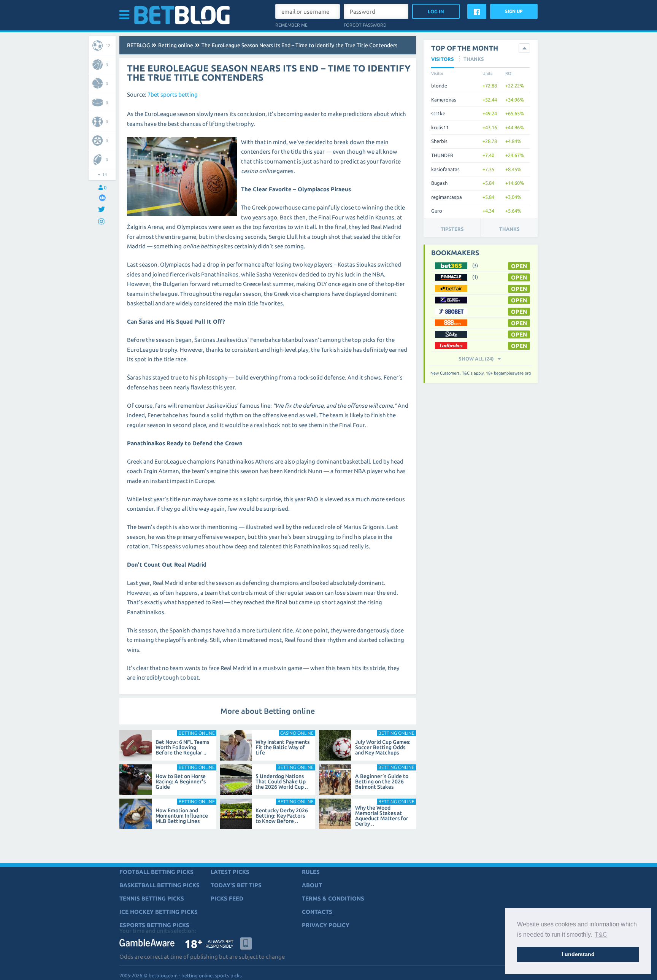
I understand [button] (578, 954)
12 (108, 45)
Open (519, 300)
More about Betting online (268, 711)
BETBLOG (138, 45)
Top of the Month (464, 48)
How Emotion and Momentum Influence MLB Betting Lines (182, 815)
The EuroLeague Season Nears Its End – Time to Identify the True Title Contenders (299, 45)
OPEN (519, 266)
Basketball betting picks (159, 885)
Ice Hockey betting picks (158, 912)
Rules (311, 872)
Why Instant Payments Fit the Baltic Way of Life (282, 747)
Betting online (175, 45)
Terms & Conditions (333, 898)
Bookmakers (455, 252)
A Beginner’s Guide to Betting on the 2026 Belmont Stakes (381, 781)
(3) (475, 265)
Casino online (297, 733)
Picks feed (227, 898)
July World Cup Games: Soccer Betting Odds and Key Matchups (383, 747)
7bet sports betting (173, 94)
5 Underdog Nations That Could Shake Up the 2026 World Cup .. (282, 781)
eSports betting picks (154, 925)
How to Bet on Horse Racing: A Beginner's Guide (181, 781)
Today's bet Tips (236, 885)
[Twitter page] (102, 209)
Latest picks (230, 872)
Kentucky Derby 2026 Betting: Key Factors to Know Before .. (282, 815)
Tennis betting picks (151, 898)
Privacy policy (325, 925)
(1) (475, 277)
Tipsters (452, 229)
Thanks (509, 229)
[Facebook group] (102, 197)
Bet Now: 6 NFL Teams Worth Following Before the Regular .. (182, 747)
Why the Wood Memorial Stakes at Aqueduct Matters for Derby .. (381, 816)
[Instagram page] (102, 222)
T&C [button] (601, 934)
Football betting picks (156, 872)
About (312, 885)
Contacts (317, 912)
